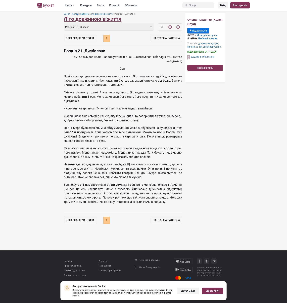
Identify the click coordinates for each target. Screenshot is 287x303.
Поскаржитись (205, 68)
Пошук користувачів (110, 270)
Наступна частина (166, 38)
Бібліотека (131, 5)
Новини (68, 261)
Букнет (67, 14)
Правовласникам (73, 266)
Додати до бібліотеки (202, 56)
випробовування (212, 46)
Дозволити (212, 291)
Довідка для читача (74, 270)
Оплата (103, 261)
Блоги (100, 5)
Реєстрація (240, 5)
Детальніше (188, 291)
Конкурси (86, 5)
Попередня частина (80, 38)
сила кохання (194, 46)
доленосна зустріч (208, 43)
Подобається (199, 30)
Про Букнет (105, 266)
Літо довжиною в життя (102, 14)
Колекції (114, 5)
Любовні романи (207, 38)
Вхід (223, 5)
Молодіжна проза (80, 14)
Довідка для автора (75, 275)
